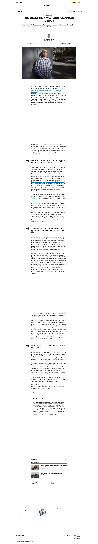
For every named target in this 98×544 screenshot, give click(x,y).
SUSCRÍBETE (74, 2)
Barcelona (75, 11)
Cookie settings (27, 541)
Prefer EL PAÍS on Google (66, 43)
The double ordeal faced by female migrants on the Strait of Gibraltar (53, 466)
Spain (19, 11)
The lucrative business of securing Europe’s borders (51, 474)
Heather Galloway (47, 392)
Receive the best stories (22, 510)
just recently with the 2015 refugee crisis (48, 255)
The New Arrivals (49, 15)
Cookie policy (31, 541)
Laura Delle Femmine (49, 39)
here (53, 483)
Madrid (71, 11)
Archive (40, 508)
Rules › (65, 459)
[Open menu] (17, 5)
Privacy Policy (22, 541)
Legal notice (18, 541)
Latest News (80, 11)
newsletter (19, 508)
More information (34, 483)
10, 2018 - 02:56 (50, 40)
